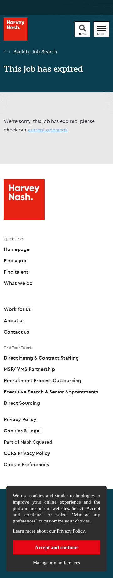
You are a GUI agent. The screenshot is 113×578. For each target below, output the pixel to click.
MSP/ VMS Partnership (29, 369)
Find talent (16, 272)
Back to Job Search (35, 51)
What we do (18, 283)
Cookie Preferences (26, 464)
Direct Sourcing (22, 403)
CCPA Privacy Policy (27, 453)
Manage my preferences (56, 562)
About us (14, 320)
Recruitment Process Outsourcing (42, 380)
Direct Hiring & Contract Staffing (41, 358)
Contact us (16, 332)
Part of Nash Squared (28, 442)
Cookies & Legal (22, 430)
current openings (47, 129)
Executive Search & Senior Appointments (51, 391)
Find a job (15, 260)
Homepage (17, 249)
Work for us (17, 309)
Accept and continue (56, 547)
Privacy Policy (71, 530)
